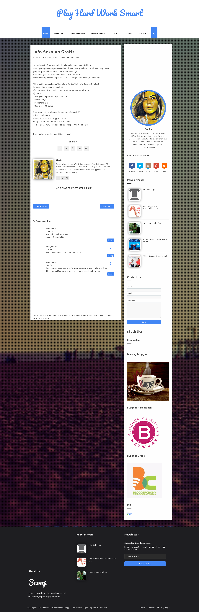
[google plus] (156, 165)
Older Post (107, 206)
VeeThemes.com (100, 608)
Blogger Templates (72, 608)
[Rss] (164, 165)
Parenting (58, 34)
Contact (151, 608)
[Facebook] (132, 165)
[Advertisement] (148, 68)
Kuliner (116, 34)
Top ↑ (167, 608)
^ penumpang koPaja (152, 223)
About (159, 608)
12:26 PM (49, 231)
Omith (37, 57)
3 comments (75, 57)
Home (45, 34)
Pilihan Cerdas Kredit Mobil (155, 256)
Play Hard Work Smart (99, 13)
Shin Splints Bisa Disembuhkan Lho (150, 207)
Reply (110, 240)
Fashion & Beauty (99, 34)
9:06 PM (49, 265)
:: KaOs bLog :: (149, 190)
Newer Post (41, 206)
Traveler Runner (77, 34)
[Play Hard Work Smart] (37, 583)
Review (128, 34)
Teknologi (142, 34)
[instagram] (148, 165)
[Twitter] (140, 165)
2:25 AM (49, 250)
